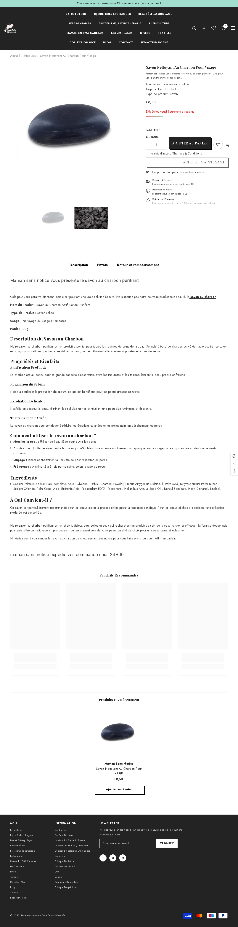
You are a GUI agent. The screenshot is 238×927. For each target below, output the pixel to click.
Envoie (102, 264)
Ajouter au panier (190, 143)
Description (79, 264)
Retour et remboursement (138, 264)
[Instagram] (112, 857)
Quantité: (153, 137)
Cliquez (167, 843)
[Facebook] (103, 857)
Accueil (15, 56)
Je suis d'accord (161, 153)
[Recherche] (194, 28)
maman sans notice (176, 84)
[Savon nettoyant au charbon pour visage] (119, 733)
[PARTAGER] (226, 144)
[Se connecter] (204, 28)
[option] (72, 126)
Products (30, 56)
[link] (218, 144)
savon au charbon (31, 525)
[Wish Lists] (213, 28)
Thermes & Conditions (187, 153)
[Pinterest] (122, 857)
